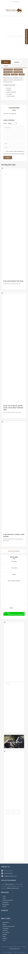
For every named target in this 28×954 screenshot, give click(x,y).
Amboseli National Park (8, 926)
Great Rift (5, 930)
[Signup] (14, 5)
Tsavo (4, 940)
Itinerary (16, 62)
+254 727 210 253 (8, 873)
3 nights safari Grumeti (13, 742)
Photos (6, 66)
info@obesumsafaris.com (10, 876)
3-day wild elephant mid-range (13, 281)
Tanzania (14, 74)
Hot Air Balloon (18, 72)
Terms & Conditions (7, 952)
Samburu (5, 938)
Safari (4, 898)
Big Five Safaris (8, 69)
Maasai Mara (6, 904)
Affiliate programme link (13, 888)
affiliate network (9, 884)
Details (6, 62)
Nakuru (4, 936)
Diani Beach (5, 902)
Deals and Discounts (8, 900)
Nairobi (4, 906)
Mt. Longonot (6, 932)
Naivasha (5, 934)
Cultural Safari (7, 72)
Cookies (15, 952)
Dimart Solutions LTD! (14, 948)
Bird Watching (18, 69)
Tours (7, 15)
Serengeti (6, 74)
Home (2, 15)
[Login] (17, 5)
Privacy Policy (22, 952)
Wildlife (22, 74)
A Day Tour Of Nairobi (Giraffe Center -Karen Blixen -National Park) (13, 407)
